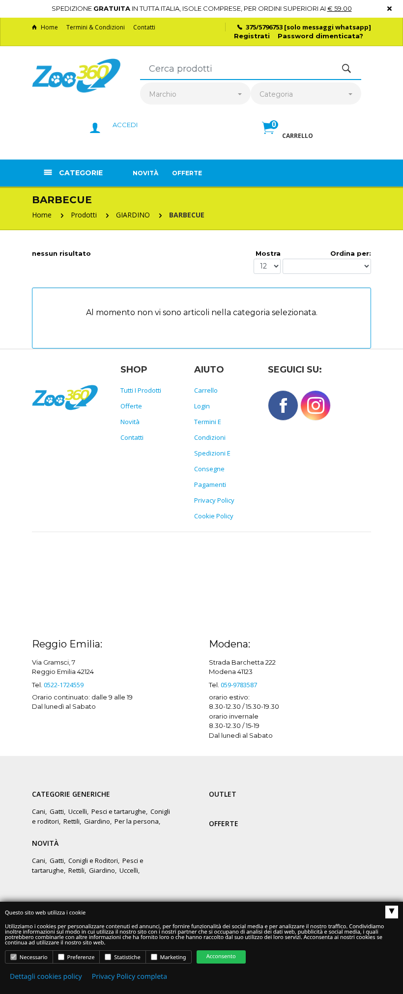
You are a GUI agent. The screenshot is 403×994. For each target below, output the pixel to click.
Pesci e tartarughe (118, 811)
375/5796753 (264, 27)
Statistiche (126, 957)
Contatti (144, 27)
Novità (145, 173)
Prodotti (84, 214)
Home (49, 27)
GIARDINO (133, 214)
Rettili (71, 821)
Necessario (33, 957)
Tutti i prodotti (140, 390)
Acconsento (221, 956)
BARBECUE (186, 214)
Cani (38, 811)
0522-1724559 (64, 684)
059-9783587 (239, 684)
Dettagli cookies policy (46, 976)
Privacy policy (214, 500)
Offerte (187, 173)
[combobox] (195, 94)
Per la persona (137, 821)
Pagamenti (210, 484)
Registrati (252, 36)
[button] (287, 138)
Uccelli (77, 811)
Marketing (172, 957)
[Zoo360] (76, 76)
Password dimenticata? (320, 36)
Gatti (57, 811)
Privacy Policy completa (129, 976)
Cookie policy (213, 515)
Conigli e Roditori (93, 860)
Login (202, 406)
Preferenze (80, 957)
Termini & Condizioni (95, 27)
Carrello (206, 390)
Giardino (97, 821)
